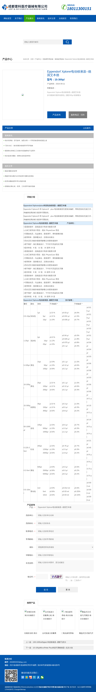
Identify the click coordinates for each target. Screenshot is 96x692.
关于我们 (18, 18)
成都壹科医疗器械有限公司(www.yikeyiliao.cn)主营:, (34, 687)
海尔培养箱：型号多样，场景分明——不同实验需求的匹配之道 (26, 140)
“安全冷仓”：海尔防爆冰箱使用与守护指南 (19, 145)
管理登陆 (88, 687)
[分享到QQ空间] (26, 677)
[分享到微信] (42, 677)
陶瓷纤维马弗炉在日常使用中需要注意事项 (19, 176)
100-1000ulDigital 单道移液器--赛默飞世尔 (49, 642)
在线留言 (62, 18)
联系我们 (74, 18)
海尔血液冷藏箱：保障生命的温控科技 (17, 156)
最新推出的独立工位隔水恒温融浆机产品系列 (20, 151)
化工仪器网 (81, 687)
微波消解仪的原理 (11, 171)
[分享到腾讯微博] (34, 677)
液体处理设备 (59, 59)
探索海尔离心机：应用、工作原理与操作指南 (20, 186)
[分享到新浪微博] (30, 677)
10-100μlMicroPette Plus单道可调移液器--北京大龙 (53, 648)
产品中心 (38, 59)
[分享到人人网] (38, 677)
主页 (32, 59)
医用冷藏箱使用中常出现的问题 (15, 181)
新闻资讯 (40, 18)
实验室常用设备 (48, 59)
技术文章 (51, 18)
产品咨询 (56, 115)
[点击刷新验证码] (56, 577)
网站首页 (7, 18)
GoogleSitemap (20, 689)
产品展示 (29, 18)
